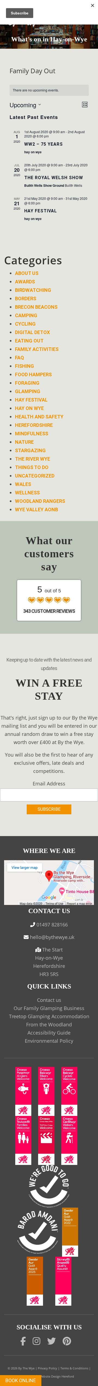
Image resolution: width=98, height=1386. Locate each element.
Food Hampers (33, 374)
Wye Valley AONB (36, 509)
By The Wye (26, 1368)
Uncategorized (34, 476)
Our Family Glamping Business (49, 1008)
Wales (23, 484)
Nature (24, 442)
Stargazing (30, 450)
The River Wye (32, 459)
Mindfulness (31, 433)
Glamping (27, 391)
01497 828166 (52, 924)
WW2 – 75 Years (43, 144)
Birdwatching (33, 290)
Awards (25, 281)
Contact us (49, 1000)
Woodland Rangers (40, 501)
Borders (25, 298)
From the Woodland (49, 1024)
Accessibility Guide (49, 1032)
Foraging (27, 383)
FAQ (19, 357)
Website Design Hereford (56, 1376)
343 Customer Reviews (49, 611)
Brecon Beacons (36, 307)
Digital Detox (32, 332)
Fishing (24, 366)
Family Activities (37, 349)
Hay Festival (40, 210)
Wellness (27, 492)
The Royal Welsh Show (53, 177)
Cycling (25, 324)
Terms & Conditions (74, 1368)
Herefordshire (34, 425)
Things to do (31, 467)
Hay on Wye (29, 408)
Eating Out (29, 341)
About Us (26, 273)
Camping (26, 315)
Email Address (49, 783)
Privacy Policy (47, 1368)
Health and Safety (39, 417)
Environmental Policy (49, 1041)
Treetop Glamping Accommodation (49, 1016)
